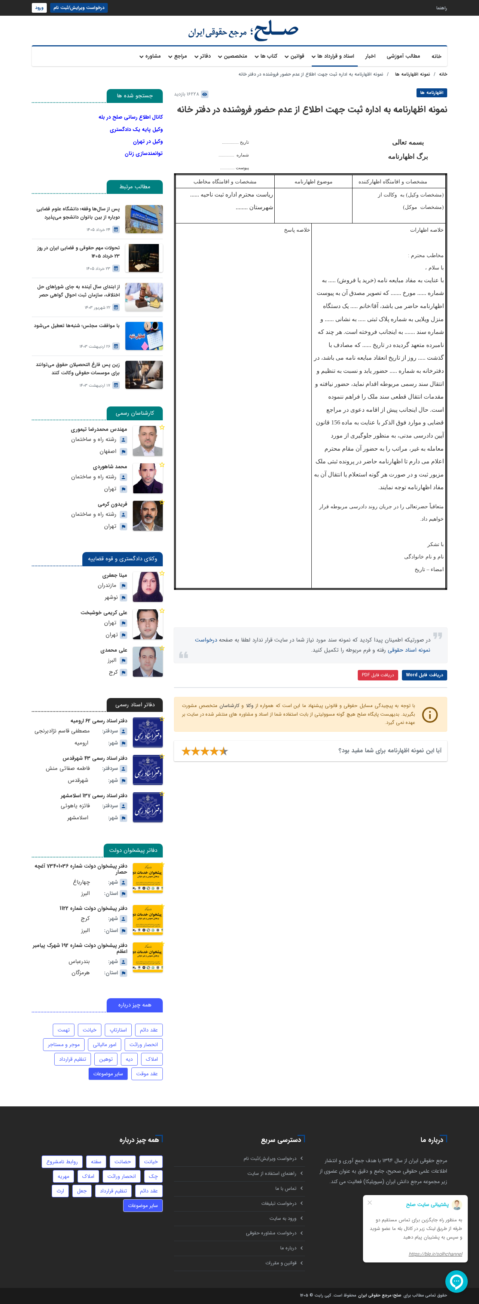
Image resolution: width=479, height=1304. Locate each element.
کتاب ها (268, 56)
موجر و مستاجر (64, 1045)
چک (153, 1176)
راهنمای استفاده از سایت (271, 1173)
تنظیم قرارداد (72, 1059)
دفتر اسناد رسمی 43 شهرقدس (94, 758)
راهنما (441, 7)
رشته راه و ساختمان (93, 439)
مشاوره (153, 56)
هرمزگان (80, 973)
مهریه (63, 1176)
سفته (96, 1162)
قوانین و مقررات (280, 1263)
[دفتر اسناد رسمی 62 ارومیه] (148, 732)
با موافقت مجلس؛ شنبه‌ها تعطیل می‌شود (77, 326)
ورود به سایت (282, 1218)
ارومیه (81, 743)
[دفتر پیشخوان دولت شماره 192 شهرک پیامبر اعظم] (148, 957)
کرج (113, 672)
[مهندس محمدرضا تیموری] (148, 441)
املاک (152, 1059)
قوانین (297, 56)
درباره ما (288, 1248)
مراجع (180, 56)
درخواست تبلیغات (278, 1203)
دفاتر (205, 56)
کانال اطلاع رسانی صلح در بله (130, 117)
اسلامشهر (77, 818)
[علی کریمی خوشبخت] (148, 624)
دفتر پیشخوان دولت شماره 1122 (93, 908)
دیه (129, 1059)
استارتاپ (118, 1030)
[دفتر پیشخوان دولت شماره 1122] (148, 920)
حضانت (123, 1162)
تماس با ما (285, 1188)
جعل (82, 1191)
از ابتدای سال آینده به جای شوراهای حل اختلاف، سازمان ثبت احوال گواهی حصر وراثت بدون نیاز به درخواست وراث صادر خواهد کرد (78, 291)
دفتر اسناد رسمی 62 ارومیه (98, 721)
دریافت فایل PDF (378, 675)
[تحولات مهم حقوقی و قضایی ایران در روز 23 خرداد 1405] (144, 258)
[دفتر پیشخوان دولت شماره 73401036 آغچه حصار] (148, 878)
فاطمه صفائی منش (68, 768)
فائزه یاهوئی (75, 806)
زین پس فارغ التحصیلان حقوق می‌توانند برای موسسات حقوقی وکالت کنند (78, 369)
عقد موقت (147, 1074)
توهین (106, 1059)
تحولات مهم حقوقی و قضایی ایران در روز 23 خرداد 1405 (78, 252)
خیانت (90, 1030)
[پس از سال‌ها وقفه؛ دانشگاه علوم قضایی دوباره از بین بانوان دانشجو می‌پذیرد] (144, 219)
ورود (39, 7)
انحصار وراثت (143, 1045)
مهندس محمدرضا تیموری (99, 429)
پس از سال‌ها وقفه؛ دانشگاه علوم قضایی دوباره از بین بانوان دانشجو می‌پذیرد (78, 213)
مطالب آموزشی (403, 56)
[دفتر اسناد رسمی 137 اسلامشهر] (148, 807)
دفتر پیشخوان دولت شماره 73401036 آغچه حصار (80, 869)
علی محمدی (113, 650)
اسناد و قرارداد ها (335, 56)
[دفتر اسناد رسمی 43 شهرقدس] (148, 770)
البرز (112, 660)
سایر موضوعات (108, 1074)
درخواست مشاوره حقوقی (271, 1233)
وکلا (249, 706)
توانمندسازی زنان (144, 153)
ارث (60, 1191)
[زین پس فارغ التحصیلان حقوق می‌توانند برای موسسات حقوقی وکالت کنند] (144, 375)
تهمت (64, 1030)
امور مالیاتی (104, 1045)
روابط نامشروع (62, 1162)
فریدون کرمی (112, 504)
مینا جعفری (114, 575)
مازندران (107, 585)
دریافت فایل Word (424, 675)
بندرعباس (79, 962)
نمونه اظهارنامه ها (412, 74)
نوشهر (111, 597)
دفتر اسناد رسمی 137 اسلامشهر (94, 796)
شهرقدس (78, 780)
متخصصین (235, 56)
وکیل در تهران (148, 141)
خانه (436, 56)
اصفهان (108, 451)
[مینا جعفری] (148, 587)
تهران (110, 489)
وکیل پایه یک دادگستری (136, 129)
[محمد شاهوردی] (148, 478)
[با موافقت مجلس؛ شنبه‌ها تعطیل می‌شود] (144, 336)
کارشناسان (230, 706)
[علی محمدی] (148, 662)
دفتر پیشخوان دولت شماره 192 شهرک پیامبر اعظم (80, 948)
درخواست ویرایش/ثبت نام (79, 7)
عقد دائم (149, 1030)
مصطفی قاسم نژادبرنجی (62, 731)
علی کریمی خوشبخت (103, 613)
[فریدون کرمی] (148, 516)
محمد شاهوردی (110, 467)
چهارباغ (81, 882)
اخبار (370, 56)
